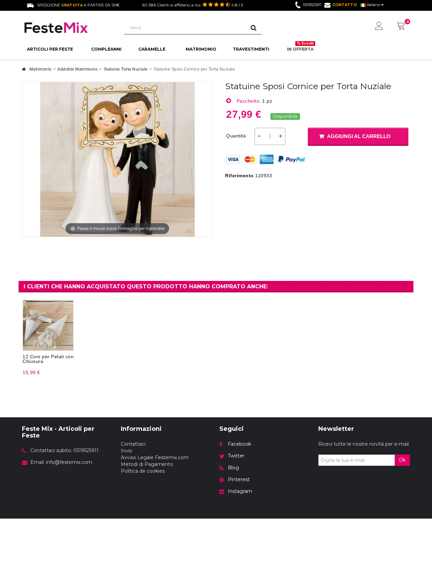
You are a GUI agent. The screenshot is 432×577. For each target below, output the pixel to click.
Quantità (236, 135)
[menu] (379, 26)
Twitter (236, 456)
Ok (402, 460)
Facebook (239, 444)
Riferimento (239, 175)
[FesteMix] (68, 27)
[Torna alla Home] (24, 71)
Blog (233, 468)
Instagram (240, 491)
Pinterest (239, 479)
